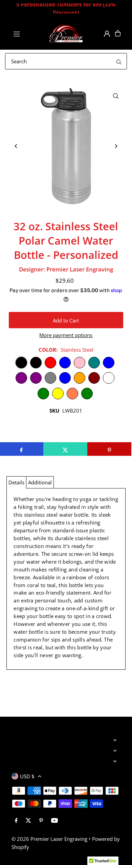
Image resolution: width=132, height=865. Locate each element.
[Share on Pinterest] (109, 449)
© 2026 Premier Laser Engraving (49, 838)
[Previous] (16, 146)
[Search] (119, 61)
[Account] (107, 34)
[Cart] (117, 33)
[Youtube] (54, 821)
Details (16, 482)
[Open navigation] (28, 33)
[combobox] (66, 61)
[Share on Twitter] (65, 449)
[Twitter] (28, 821)
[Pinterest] (41, 821)
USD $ (27, 776)
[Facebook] (16, 821)
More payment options (65, 335)
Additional (40, 482)
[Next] (115, 146)
